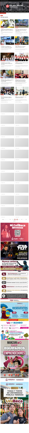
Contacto (25, 11)
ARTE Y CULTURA (17, 45)
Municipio (5, 11)
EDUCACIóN (2, 28)
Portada (2, 11)
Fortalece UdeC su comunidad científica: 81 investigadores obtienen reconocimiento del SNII (7, 30)
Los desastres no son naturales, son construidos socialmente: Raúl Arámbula (6, 47)
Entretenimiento (20, 11)
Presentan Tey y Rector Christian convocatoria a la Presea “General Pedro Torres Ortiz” (6, 63)
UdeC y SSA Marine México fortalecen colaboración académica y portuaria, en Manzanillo (6, 98)
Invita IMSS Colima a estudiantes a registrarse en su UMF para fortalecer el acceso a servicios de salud (7, 81)
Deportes (16, 11)
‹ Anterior (3, 219)
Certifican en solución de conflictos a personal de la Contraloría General (21, 63)
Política (9, 11)
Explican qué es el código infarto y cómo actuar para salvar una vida (20, 97)
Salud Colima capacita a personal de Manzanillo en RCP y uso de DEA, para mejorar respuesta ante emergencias (20, 81)
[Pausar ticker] (28, 13)
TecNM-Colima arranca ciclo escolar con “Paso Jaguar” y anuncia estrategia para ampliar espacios (21, 30)
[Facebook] (27, 0)
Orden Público (12, 11)
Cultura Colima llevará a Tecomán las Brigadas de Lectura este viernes (20, 47)
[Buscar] (27, 12)
